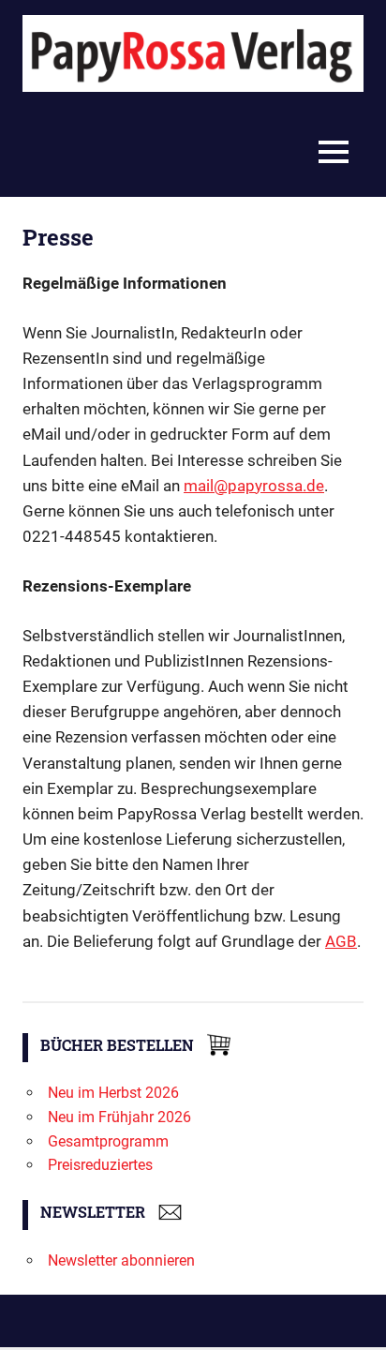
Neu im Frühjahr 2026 (119, 1117)
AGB (341, 941)
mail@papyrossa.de (254, 485)
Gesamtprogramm (108, 1141)
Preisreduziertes (100, 1165)
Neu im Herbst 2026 (113, 1093)
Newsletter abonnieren (121, 1260)
